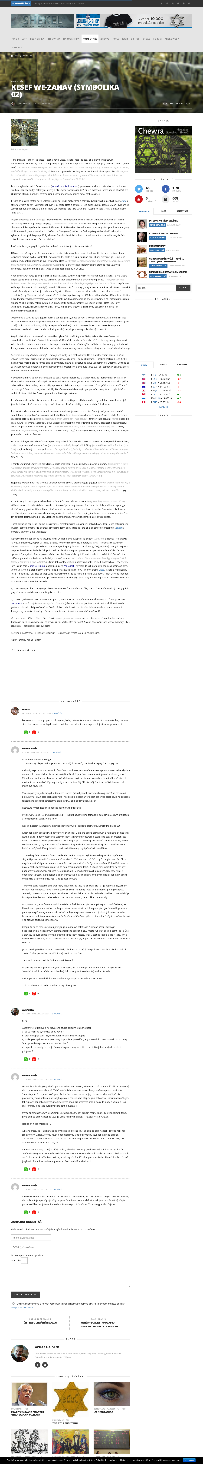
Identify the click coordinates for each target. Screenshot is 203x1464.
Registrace (178, 345)
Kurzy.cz (163, 406)
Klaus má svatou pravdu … (164, 233)
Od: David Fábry (173, 225)
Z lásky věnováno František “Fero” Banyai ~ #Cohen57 (27, 1413)
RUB (157, 398)
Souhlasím (189, 1460)
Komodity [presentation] (182, 365)
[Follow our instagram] (166, 199)
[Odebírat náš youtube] (139, 199)
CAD (155, 394)
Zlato (101, 569)
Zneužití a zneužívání (43, 3)
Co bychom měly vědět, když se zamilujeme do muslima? (166, 260)
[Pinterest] (167, 3)
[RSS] (172, 3)
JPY (157, 390)
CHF (155, 402)
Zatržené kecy (157, 246)
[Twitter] (178, 3)
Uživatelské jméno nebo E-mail (159, 309)
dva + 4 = (16, 1260)
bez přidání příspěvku (22, 1307)
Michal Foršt (29, 748)
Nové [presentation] (163, 211)
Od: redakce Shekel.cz (177, 276)
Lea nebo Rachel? (103, 1411)
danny (26, 709)
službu (119, 527)
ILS (154, 374)
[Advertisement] (70, 676)
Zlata (124, 200)
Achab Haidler (23, 103)
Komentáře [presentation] (182, 211)
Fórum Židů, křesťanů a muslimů (168, 271)
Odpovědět (57, 713)
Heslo (145, 323)
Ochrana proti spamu (27, 1255)
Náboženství (113, 1409)
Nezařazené (30, 1456)
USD (155, 378)
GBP (155, 382)
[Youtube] (183, 3)
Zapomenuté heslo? (163, 355)
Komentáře (17, 81)
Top (26, 1409)
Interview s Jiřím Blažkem (163, 220)
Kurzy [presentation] (144, 365)
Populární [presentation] (144, 211)
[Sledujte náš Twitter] (139, 189)
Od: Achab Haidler (175, 237)
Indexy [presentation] (163, 365)
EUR (155, 386)
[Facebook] (161, 3)
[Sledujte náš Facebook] (166, 189)
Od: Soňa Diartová (177, 265)
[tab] (144, 211)
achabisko (28, 1009)
